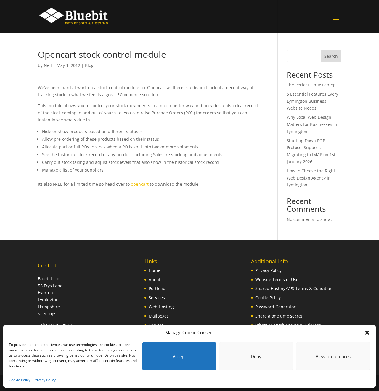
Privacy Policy (44, 379)
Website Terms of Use (276, 279)
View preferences (333, 356)
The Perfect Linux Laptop (311, 85)
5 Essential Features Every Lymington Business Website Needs (312, 101)
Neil (48, 65)
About (154, 279)
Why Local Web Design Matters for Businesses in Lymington (312, 124)
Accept (179, 356)
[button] (367, 333)
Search (331, 56)
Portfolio (157, 288)
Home (154, 270)
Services (157, 297)
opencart (140, 184)
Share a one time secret (278, 316)
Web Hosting (161, 307)
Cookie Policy (19, 379)
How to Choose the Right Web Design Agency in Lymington (311, 178)
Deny (256, 356)
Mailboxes (159, 316)
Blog (89, 65)
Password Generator (275, 307)
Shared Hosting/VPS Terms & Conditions (295, 288)
